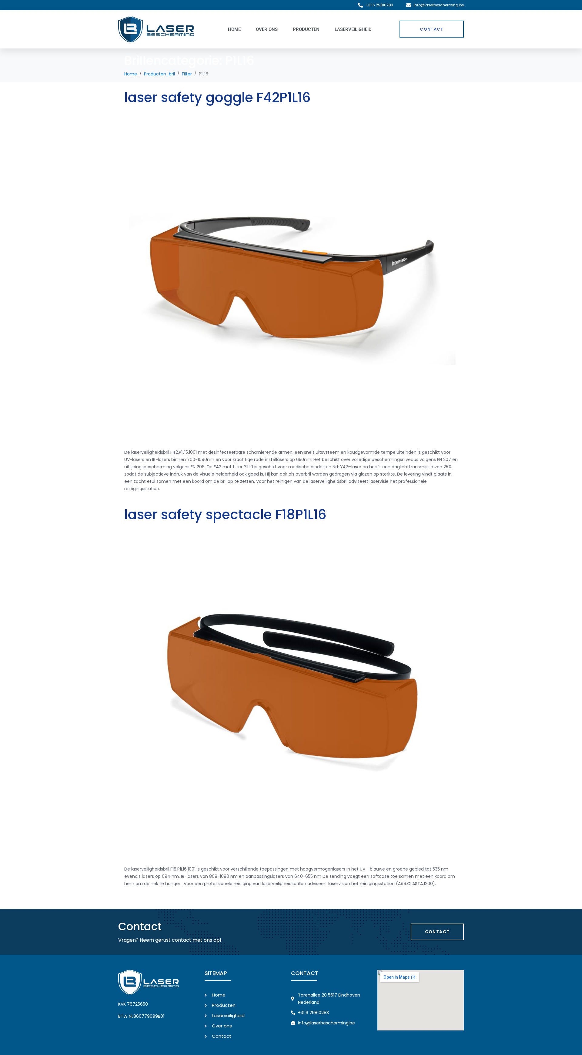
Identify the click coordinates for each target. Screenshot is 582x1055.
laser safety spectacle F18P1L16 (225, 514)
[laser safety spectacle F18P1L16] (291, 694)
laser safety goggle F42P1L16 (217, 97)
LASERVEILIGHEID (353, 29)
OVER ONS (267, 29)
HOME (234, 29)
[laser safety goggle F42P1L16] (291, 277)
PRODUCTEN (306, 29)
